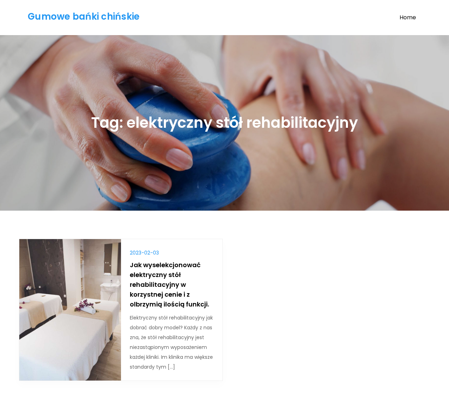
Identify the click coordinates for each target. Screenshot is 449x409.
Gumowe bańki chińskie (84, 16)
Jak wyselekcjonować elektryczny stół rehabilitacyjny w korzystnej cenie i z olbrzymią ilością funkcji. (169, 284)
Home (408, 17)
